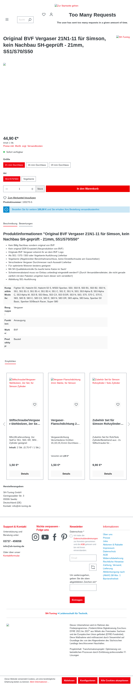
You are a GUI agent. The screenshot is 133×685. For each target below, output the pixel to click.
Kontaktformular (11, 555)
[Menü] (7, 19)
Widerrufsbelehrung (113, 558)
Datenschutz (109, 551)
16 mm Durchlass (37, 165)
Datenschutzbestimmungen (86, 538)
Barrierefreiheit (110, 578)
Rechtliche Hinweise (113, 561)
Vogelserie (28, 179)
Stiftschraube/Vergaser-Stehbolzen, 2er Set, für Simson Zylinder (24, 422)
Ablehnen (69, 680)
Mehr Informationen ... (39, 682)
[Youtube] (45, 537)
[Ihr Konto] (51, 14)
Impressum (109, 548)
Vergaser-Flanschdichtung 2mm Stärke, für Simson (66, 422)
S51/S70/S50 (11, 179)
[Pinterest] (64, 537)
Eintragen (77, 600)
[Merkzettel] (44, 14)
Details (25, 473)
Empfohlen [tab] (10, 361)
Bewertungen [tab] (26, 223)
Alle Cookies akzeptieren (114, 680)
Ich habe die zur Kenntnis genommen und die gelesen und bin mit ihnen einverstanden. (86, 543)
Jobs (105, 541)
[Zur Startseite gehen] (66, 5)
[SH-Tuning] (123, 45)
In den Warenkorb (88, 188)
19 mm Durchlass (60, 165)
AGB (83, 544)
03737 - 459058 (12, 541)
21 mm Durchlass (14, 165)
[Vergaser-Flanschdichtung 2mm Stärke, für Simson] (66, 394)
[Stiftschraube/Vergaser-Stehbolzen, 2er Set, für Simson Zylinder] (25, 394)
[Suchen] (30, 19)
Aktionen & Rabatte (113, 544)
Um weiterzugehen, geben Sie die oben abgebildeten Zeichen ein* (83, 578)
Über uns (107, 534)
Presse (106, 537)
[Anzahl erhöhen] (32, 189)
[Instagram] (35, 537)
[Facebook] (54, 537)
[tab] (10, 223)
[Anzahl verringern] (6, 189)
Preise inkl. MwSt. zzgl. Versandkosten (23, 146)
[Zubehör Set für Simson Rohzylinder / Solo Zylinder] (108, 394)
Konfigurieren (87, 680)
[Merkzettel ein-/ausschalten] (34, 404)
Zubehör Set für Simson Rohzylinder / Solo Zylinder (107, 422)
